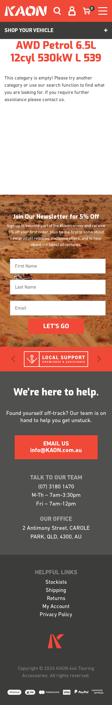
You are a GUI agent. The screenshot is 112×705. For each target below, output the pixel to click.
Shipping (56, 590)
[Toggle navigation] (55, 10)
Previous (14, 359)
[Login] (68, 11)
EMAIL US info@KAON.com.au (56, 447)
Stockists (56, 582)
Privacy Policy (56, 615)
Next (98, 359)
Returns (56, 599)
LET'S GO (56, 326)
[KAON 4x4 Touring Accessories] (25, 10)
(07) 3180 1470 (56, 487)
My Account (56, 607)
